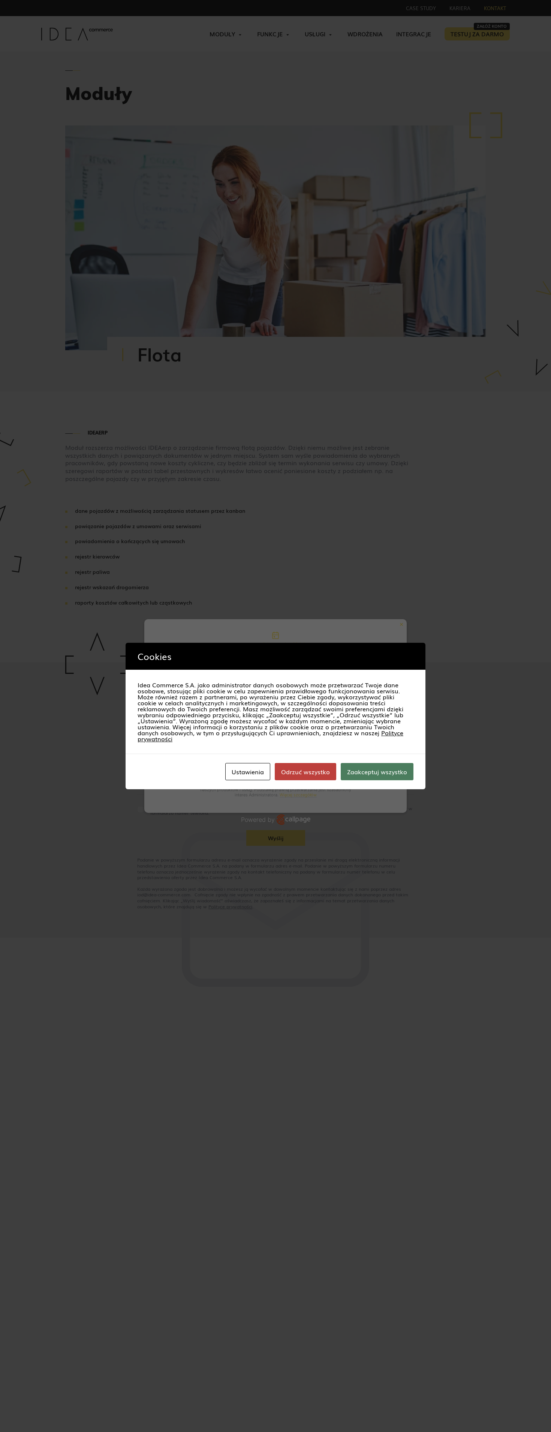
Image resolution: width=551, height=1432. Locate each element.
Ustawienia (248, 771)
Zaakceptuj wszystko (377, 771)
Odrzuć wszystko (305, 771)
